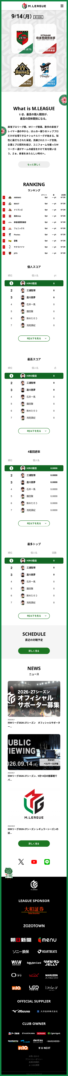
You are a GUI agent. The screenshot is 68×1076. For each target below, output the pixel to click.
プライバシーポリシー (34, 1059)
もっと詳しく (34, 164)
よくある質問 (34, 1065)
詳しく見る (34, 650)
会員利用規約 (34, 1062)
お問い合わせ (34, 1056)
